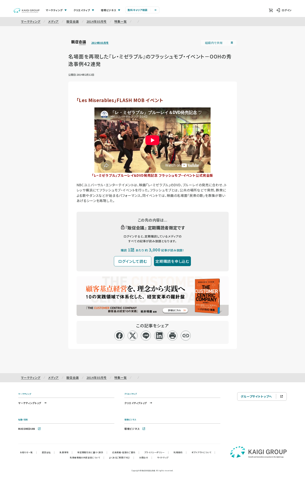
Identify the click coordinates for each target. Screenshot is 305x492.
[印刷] (172, 335)
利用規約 (180, 452)
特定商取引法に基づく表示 (92, 452)
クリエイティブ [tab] (81, 10)
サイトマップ (163, 457)
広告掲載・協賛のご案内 (125, 452)
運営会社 (48, 452)
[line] (146, 335)
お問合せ (145, 457)
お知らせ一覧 (28, 452)
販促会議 (72, 21)
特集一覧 (120, 21)
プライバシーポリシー (156, 452)
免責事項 (66, 452)
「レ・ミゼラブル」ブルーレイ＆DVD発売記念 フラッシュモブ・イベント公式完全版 (152, 175)
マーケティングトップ (29, 403)
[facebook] (119, 335)
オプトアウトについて (203, 452)
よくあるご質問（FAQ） (121, 457)
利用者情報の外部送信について (87, 457)
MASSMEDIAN (26, 428)
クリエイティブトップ (135, 403)
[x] (132, 335)
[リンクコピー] (185, 335)
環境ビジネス (132, 428)
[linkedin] (159, 335)
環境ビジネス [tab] (108, 10)
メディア (53, 21)
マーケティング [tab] (54, 10)
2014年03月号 (97, 21)
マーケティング (30, 21)
